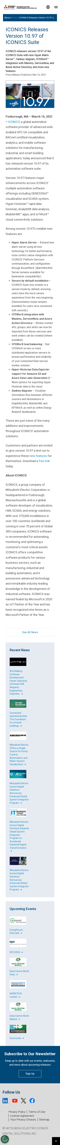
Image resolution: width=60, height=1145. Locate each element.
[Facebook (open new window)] (32, 1100)
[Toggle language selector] (48, 7)
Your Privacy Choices (23, 1119)
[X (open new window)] (23, 1100)
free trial (44, 461)
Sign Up (30, 1073)
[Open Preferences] (5, 1139)
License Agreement (22, 1115)
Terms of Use (36, 1111)
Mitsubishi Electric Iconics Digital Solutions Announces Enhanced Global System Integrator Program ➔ (19, 793)
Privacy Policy (16, 1111)
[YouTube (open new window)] (15, 1100)
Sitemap (44, 1119)
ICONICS (14, 122)
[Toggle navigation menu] (56, 7)
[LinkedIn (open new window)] (5, 1100)
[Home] (22, 7)
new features (38, 456)
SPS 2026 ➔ (16, 952)
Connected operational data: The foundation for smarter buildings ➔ (19, 719)
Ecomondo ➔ (17, 1038)
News (15, 17)
